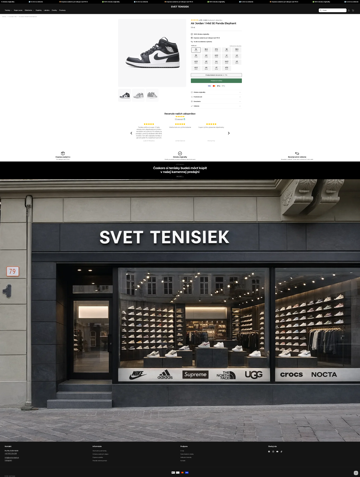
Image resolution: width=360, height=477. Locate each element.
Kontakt (182, 461)
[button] (8, 10)
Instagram (8, 460)
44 (216, 62)
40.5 (216, 56)
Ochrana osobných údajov (100, 454)
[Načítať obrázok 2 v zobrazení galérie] (138, 95)
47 (216, 68)
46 (206, 68)
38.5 (236, 50)
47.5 (226, 68)
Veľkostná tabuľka (235, 46)
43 (206, 62)
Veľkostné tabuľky (186, 457)
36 (196, 50)
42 (236, 56)
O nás (182, 451)
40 (206, 56)
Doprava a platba (98, 457)
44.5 (226, 62)
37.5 (216, 50)
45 (236, 62)
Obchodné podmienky (99, 451)
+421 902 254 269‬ (11, 453)
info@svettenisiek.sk (12, 458)
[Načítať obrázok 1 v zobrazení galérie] (124, 95)
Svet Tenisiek (12, 476)
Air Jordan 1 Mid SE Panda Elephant (28, 16)
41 (226, 56)
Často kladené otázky (187, 454)
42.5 (196, 62)
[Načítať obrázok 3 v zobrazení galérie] (152, 95)
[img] (180, 116)
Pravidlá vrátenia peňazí (100, 461)
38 (226, 50)
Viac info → (180, 176)
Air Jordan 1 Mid (12, 16)
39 (196, 56)
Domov (4, 16)
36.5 (206, 50)
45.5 (196, 68)
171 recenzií (179, 119)
